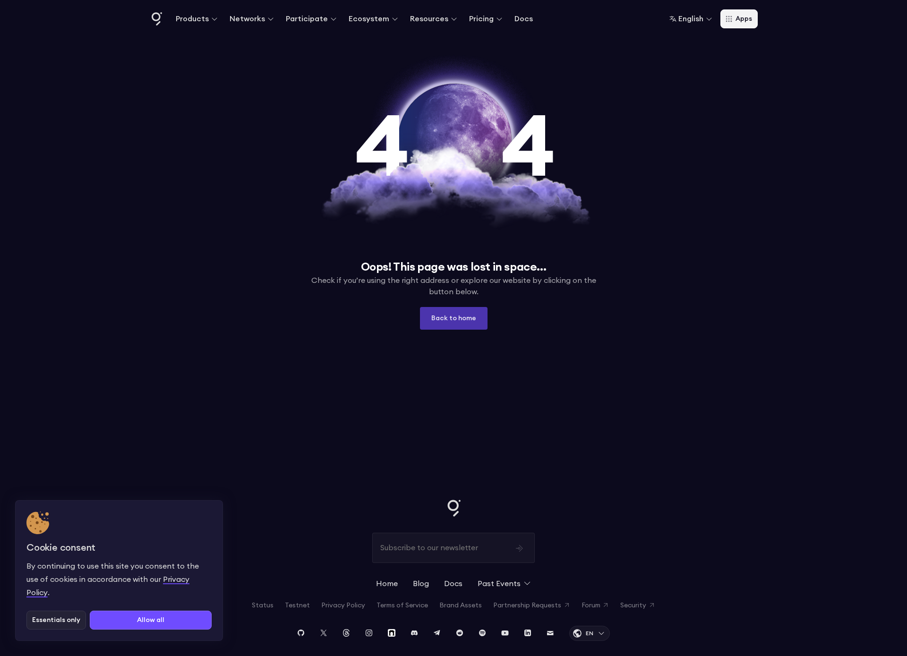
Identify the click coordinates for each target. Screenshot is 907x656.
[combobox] (691, 19)
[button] (197, 19)
